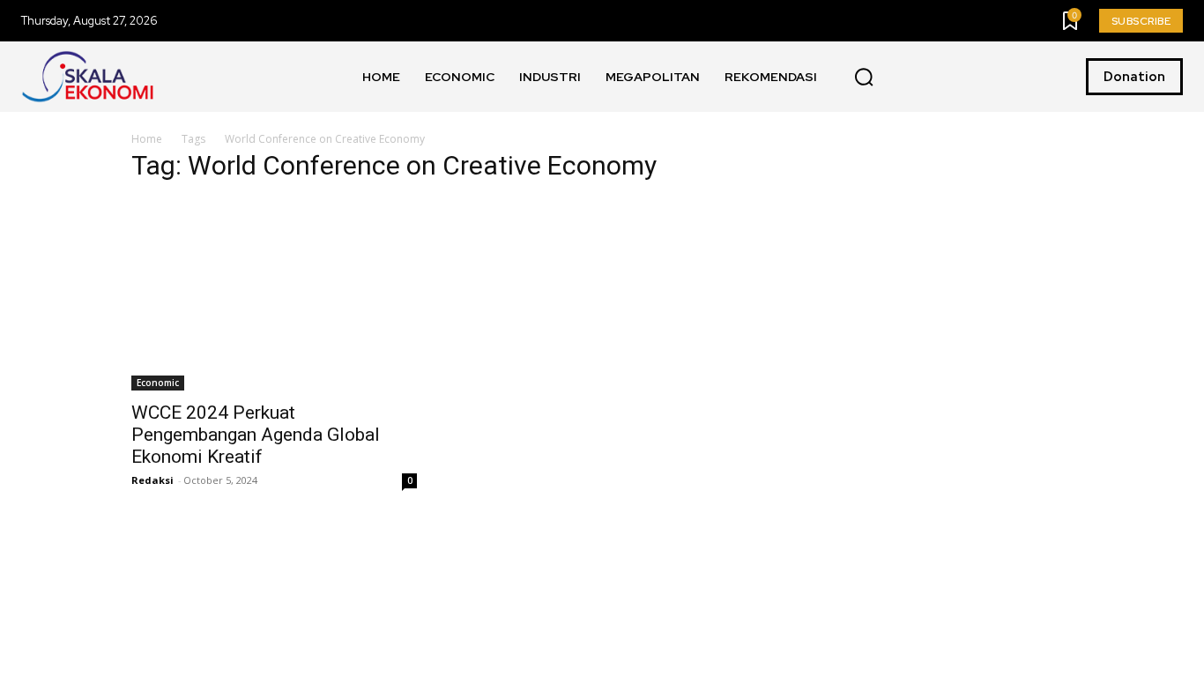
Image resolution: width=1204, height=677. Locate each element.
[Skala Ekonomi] (87, 76)
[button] (863, 77)
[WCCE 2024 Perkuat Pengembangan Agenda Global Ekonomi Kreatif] (274, 294)
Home (146, 138)
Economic (158, 382)
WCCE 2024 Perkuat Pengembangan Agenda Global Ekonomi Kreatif (255, 434)
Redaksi (152, 480)
